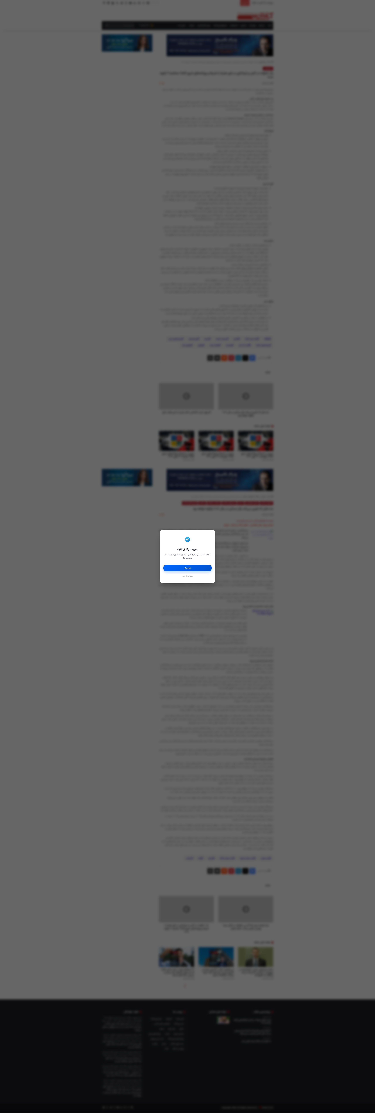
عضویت (187, 568)
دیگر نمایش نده (187, 576)
